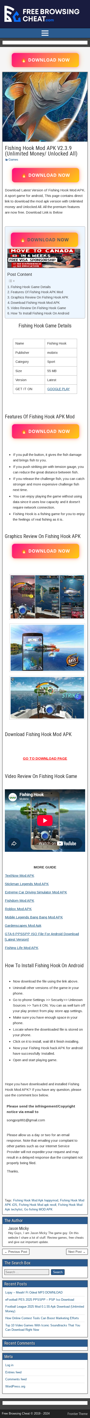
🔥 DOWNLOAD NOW (45, 60)
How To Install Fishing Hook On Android (40, 313)
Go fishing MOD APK (38, 1209)
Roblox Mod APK (18, 909)
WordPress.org (15, 1386)
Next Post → (77, 1251)
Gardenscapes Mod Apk (23, 925)
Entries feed (13, 1372)
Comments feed (16, 1379)
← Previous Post (15, 1251)
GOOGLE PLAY (58, 389)
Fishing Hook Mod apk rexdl (37, 1205)
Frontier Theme (78, 1414)
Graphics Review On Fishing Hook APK (39, 297)
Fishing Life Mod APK (21, 948)
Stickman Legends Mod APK (27, 884)
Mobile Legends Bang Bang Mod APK (34, 917)
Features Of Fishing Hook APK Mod (37, 292)
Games (13, 159)
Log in (9, 1365)
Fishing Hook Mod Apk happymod (35, 1200)
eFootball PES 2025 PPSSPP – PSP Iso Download (39, 1299)
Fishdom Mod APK (19, 900)
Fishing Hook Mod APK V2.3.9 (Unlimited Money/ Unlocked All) (41, 151)
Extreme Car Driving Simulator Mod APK (36, 892)
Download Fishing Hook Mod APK (35, 303)
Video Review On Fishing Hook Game (38, 308)
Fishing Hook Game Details (31, 287)
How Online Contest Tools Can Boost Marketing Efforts (42, 1318)
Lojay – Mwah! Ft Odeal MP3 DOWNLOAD (34, 1292)
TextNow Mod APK (19, 875)
